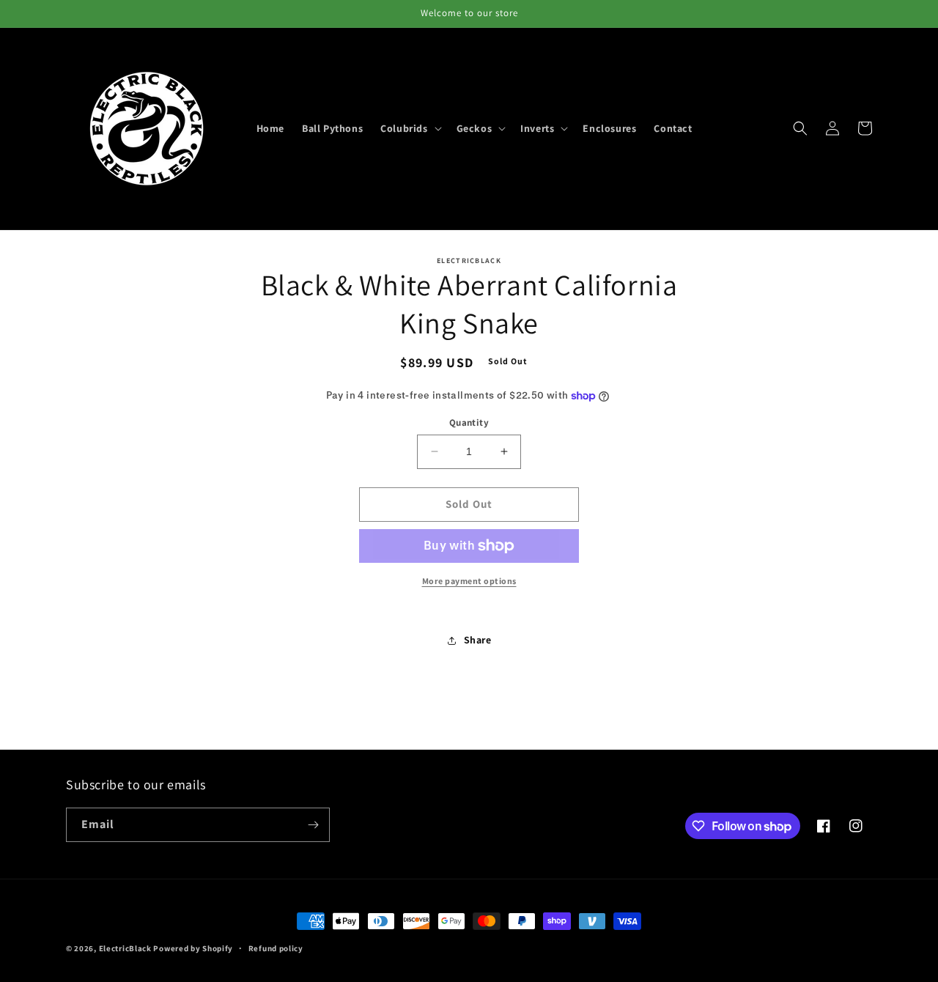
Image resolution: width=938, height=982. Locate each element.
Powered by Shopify (193, 948)
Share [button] (478, 639)
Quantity (469, 422)
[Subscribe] (313, 825)
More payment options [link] (469, 580)
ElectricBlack (125, 948)
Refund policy (275, 948)
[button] (409, 128)
